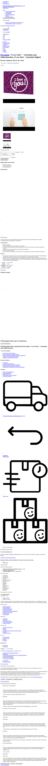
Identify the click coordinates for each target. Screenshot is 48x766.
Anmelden (5, 618)
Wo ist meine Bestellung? (11, 11)
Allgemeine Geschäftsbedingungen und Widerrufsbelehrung (15, 655)
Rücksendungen (9, 12)
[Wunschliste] (4, 36)
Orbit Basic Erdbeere (7, 376)
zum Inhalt (5, 2)
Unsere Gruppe (6, 638)
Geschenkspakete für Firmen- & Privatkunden (12, 630)
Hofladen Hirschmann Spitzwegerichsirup (11, 365)
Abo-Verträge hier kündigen (8, 658)
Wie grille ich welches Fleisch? (9, 353)
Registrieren (5, 619)
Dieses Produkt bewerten (5, 343)
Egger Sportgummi (6, 374)
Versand (5, 8)
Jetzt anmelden (6, 30)
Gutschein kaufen (4, 159)
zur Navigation (6, 1)
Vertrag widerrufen (4, 663)
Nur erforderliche (9, 679)
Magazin (4, 629)
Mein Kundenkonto (7, 606)
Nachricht (13, 157)
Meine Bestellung (6, 607)
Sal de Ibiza (5, 362)
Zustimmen (3, 679)
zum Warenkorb (6, 3)
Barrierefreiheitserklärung (8, 656)
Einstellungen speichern (5, 763)
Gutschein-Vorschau (4, 158)
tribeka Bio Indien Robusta (8, 371)
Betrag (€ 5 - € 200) (19, 152)
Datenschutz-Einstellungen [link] (8, 657)
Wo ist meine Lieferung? (8, 622)
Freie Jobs (5, 640)
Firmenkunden (6, 614)
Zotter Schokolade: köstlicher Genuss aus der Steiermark (14, 355)
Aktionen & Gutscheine (7, 612)
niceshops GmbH (9, 650)
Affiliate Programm (7, 633)
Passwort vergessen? (7, 621)
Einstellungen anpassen (18, 679)
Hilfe (4, 10)
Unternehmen (5, 660)
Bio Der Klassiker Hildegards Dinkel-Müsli (11, 364)
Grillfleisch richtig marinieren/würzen (10, 357)
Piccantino (5, 55)
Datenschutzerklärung (37, 677)
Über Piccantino (6, 637)
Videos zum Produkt (6, 267)
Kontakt (7, 15)
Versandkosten (8, 13)
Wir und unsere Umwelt (7, 627)
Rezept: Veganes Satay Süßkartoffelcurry (11, 354)
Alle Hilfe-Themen (9, 16)
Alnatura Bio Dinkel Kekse (8, 363)
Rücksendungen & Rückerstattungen (10, 611)
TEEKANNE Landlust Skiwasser (9, 375)
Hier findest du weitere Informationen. (8, 557)
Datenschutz (5, 654)
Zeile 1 (13, 153)
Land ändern (10, 648)
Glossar (4, 628)
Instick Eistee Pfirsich (7, 373)
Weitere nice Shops (7, 661)
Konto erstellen (6, 34)
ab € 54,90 (14, 5)
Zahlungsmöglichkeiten (10, 14)
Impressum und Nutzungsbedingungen (10, 653)
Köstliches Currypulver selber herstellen (11, 356)
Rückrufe (5, 631)
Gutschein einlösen (6, 623)
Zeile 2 (13, 154)
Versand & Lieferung (7, 610)
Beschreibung (4, 237)
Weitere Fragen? (6, 613)
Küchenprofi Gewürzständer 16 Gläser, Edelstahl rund (13, 367)
